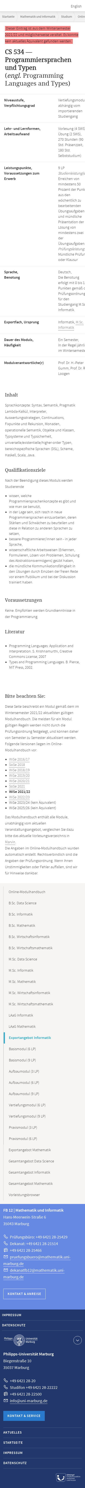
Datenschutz (14, 1325)
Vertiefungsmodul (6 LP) (27, 1105)
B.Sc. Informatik (21, 914)
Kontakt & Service (24, 1416)
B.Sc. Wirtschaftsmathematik (30, 948)
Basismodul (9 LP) (22, 1060)
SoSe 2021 (17, 786)
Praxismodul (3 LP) (23, 1127)
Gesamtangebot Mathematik (31, 1183)
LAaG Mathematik (22, 1026)
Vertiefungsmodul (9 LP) (27, 1116)
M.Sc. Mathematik (22, 981)
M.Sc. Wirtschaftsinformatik (29, 993)
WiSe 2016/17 (19, 759)
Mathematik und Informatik (37, 17)
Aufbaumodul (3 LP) (24, 1071)
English (76, 6)
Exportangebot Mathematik (30, 1150)
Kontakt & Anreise (24, 1294)
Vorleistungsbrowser (24, 1195)
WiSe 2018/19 (19, 770)
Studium (66, 17)
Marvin (10, 842)
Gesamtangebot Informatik (29, 1172)
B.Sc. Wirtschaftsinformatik (29, 936)
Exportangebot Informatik (30, 1037)
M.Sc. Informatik (71, 325)
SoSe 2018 (17, 764)
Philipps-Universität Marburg (21, 1340)
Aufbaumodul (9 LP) (24, 1094)
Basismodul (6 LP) (22, 1049)
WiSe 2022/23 (19, 797)
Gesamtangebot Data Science (31, 1161)
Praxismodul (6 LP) (23, 1138)
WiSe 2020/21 (19, 781)
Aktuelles (12, 1432)
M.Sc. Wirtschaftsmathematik (31, 1004)
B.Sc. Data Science (23, 903)
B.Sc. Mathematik (22, 925)
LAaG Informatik (21, 1015)
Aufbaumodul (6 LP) (24, 1082)
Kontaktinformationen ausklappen (77, 1340)
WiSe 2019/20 (19, 775)
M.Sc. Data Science (23, 959)
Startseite (8, 17)
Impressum (11, 1315)
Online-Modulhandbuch (27, 892)
